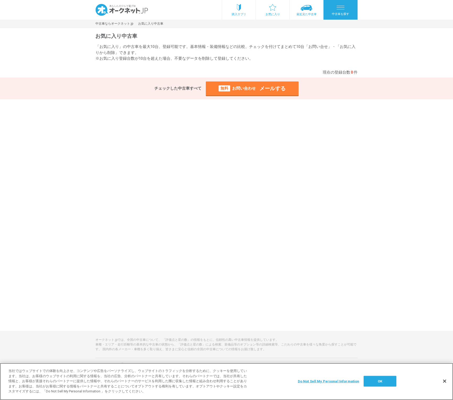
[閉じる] (444, 381)
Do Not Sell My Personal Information (328, 381)
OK (380, 381)
